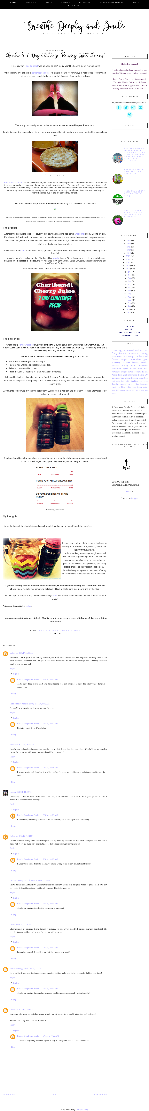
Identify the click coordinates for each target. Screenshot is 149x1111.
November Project (119, 371)
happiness (116, 377)
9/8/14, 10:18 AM (50, 767)
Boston (141, 374)
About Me (31, 3)
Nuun (125, 368)
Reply (12, 668)
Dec (129, 271)
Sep (129, 281)
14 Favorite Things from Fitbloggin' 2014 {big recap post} (134, 193)
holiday (138, 356)
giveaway (116, 362)
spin (118, 380)
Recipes (65, 3)
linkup (28, 606)
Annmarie (14, 744)
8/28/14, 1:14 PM (26, 836)
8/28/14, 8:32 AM (42, 703)
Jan (129, 306)
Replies (16, 673)
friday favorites (119, 353)
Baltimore (116, 356)
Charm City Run (139, 368)
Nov (130, 274)
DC (146, 374)
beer (113, 390)
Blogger (134, 498)
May (129, 293)
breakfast (144, 384)
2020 (129, 249)
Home (13, 3)
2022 (129, 243)
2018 (128, 256)
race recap (128, 356)
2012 (129, 312)
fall (122, 380)
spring (145, 387)
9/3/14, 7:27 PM (35, 968)
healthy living (120, 365)
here (55, 595)
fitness (115, 359)
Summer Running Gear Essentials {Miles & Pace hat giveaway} (134, 213)
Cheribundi (79, 233)
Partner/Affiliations (111, 3)
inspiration (143, 377)
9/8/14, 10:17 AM (50, 679)
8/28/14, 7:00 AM (26, 652)
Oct (129, 278)
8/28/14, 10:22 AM (26, 744)
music (134, 387)
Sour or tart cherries (13, 182)
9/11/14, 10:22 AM (51, 1035)
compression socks (40, 72)
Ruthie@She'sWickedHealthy (22, 703)
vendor (56, 258)
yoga (122, 377)
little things (120, 390)
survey (130, 384)
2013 (128, 309)
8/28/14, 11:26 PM (23, 924)
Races (49, 3)
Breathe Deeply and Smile (74, 26)
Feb (129, 303)
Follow (129, 491)
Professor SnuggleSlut (19, 968)
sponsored (129, 350)
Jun (129, 290)
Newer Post (100, 1094)
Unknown (14, 652)
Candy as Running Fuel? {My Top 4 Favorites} (134, 171)
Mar (129, 299)
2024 (129, 240)
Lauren (13, 792)
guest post (116, 387)
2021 (129, 246)
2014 (128, 268)
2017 (128, 259)
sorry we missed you (139, 390)
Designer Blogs (82, 1109)
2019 (129, 253)
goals (125, 374)
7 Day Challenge (26, 344)
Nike (137, 384)
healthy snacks (140, 362)
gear (145, 359)
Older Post (9, 1094)
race (146, 350)
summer (123, 384)
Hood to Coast (31, 65)
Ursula (12, 924)
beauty (114, 393)
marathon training (49, 631)
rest (113, 380)
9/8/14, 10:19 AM (50, 903)
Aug (130, 284)
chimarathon (135, 359)
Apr (129, 296)
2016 (128, 262)
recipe (123, 359)
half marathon (139, 365)
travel (130, 371)
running (75, 631)
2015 (128, 265)
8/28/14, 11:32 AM (24, 792)
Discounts (85, 3)
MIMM (126, 362)
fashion (139, 387)
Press (136, 3)
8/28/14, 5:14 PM (43, 880)
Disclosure (74, 6)
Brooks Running (131, 377)
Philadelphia (126, 387)
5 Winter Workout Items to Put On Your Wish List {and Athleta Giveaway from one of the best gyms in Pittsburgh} (135, 154)
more (23, 250)
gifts (127, 380)
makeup (128, 390)
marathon (116, 368)
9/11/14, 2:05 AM (26, 1009)
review (65, 631)
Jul (129, 287)
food (145, 356)
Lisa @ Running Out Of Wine (22, 880)
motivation (132, 374)
